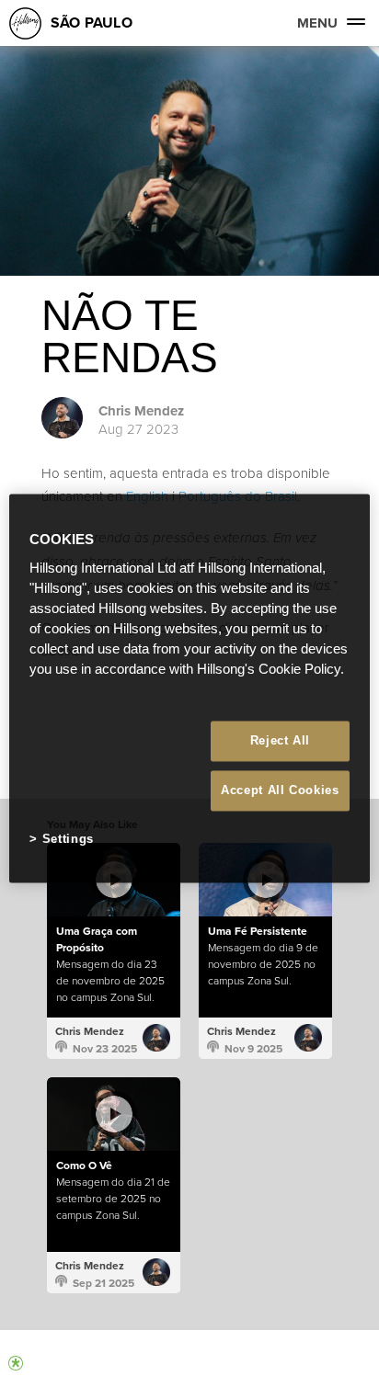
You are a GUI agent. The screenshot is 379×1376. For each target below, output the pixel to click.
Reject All (280, 740)
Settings (68, 840)
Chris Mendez (141, 411)
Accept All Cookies (280, 791)
